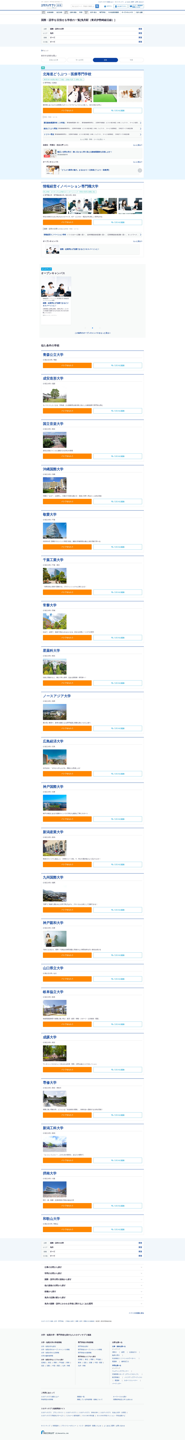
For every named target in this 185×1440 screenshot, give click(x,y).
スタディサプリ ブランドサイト (52, 1412)
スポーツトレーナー (130, 1380)
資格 (105, 60)
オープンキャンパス (127, 12)
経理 (122, 1352)
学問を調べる (116, 1365)
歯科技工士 (125, 1361)
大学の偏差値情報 (47, 1356)
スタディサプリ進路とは (105, 2)
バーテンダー (116, 1383)
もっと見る (137, 145)
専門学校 (102, 12)
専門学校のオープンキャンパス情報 (90, 1349)
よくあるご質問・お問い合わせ (134, 2)
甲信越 (61, 1362)
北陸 (42, 1366)
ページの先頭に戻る (137, 1313)
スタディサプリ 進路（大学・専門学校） (53, 1321)
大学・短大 (93, 12)
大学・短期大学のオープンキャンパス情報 (55, 1349)
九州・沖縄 (66, 1366)
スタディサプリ (71, 1412)
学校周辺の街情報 (47, 1399)
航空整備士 (116, 1377)
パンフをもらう (67, 110)
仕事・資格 (73, 12)
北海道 (43, 1362)
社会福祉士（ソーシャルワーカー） (124, 1358)
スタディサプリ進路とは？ (50, 1396)
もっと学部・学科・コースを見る (91, 139)
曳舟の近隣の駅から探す (55, 1297)
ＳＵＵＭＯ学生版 (88, 1415)
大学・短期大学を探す (48, 1346)
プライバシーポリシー (68, 1426)
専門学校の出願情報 (84, 1352)
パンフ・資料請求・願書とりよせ (90, 1426)
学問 (81, 12)
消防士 (114, 1352)
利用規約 (56, 1426)
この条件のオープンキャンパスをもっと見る (92, 333)
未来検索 (50, 12)
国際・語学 (79, 1321)
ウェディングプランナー (120, 1371)
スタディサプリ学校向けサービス (52, 1415)
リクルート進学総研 (73, 1415)
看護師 (114, 1361)
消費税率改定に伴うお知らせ (123, 1399)
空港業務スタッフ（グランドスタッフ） (125, 1374)
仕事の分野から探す (53, 1267)
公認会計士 (133, 1352)
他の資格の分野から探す (55, 1285)
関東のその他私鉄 (89, 1321)
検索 (97, 6)
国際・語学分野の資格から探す (58, 1279)
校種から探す (50, 1291)
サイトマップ (118, 2)
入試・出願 (139, 12)
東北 (49, 1362)
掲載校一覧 (81, 1396)
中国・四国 (56, 1366)
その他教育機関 (113, 12)
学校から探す (70, 1321)
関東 (55, 1362)
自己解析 (59, 12)
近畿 (48, 1366)
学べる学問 (79, 60)
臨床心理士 (116, 1355)
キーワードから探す (120, 1396)
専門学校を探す (83, 1346)
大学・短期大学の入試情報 (50, 1352)
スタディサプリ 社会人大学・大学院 (113, 1412)
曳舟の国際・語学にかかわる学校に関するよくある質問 (69, 1304)
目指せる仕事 (53, 60)
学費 (131, 60)
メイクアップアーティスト (133, 1377)
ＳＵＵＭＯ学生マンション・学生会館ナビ (111, 1415)
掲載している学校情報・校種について (90, 1399)
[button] (140, 170)
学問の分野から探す (53, 1273)
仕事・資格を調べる (119, 1346)
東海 (67, 1362)
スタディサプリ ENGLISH (88, 1412)
